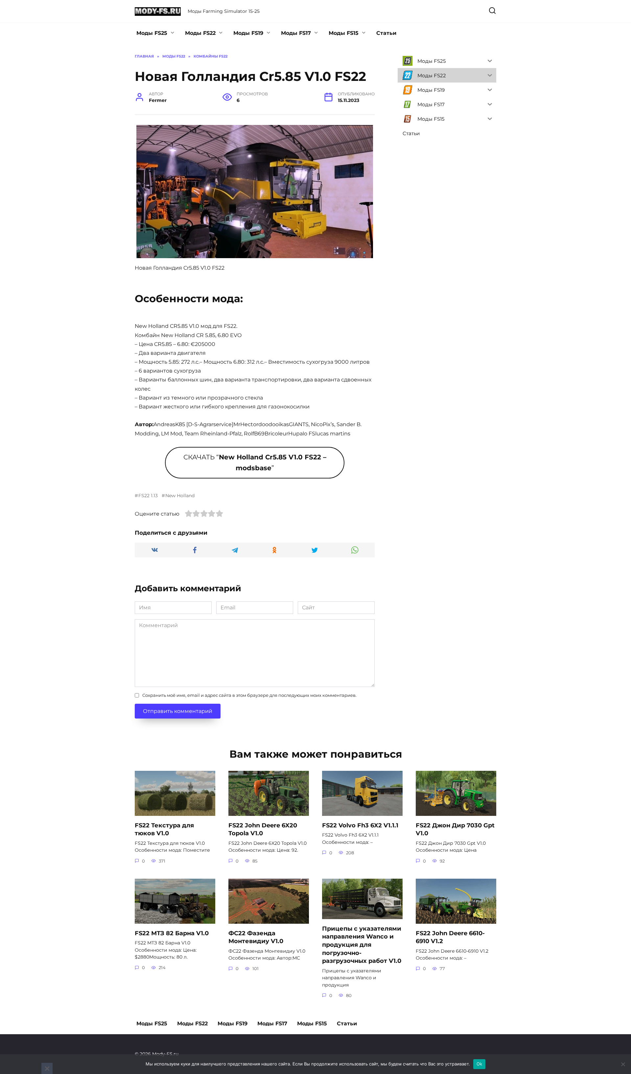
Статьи (386, 33)
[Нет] (622, 1064)
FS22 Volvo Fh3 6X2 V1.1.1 (360, 824)
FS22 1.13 (148, 496)
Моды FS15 (344, 33)
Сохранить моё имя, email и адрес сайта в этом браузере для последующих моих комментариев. (249, 695)
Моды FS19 (248, 33)
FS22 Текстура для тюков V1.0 (164, 829)
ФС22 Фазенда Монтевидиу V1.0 (255, 936)
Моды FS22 (200, 33)
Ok (479, 1063)
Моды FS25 (151, 33)
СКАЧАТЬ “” (254, 462)
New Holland (180, 496)
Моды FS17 (296, 33)
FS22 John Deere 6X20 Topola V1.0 (262, 829)
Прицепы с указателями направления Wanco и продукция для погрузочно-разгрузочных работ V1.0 (361, 944)
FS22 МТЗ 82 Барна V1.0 (172, 932)
